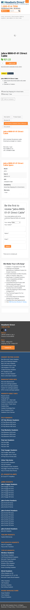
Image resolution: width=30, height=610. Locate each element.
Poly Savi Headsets (7, 440)
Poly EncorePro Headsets (8, 462)
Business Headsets (6, 585)
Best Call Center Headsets (8, 363)
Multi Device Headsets (7, 561)
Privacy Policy (11, 607)
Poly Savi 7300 (5, 444)
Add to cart (12, 63)
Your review (8, 225)
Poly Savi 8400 (5, 442)
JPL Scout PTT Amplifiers (8, 476)
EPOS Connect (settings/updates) (10, 390)
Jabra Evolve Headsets (9, 500)
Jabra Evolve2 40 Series (7, 523)
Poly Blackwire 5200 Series (8, 432)
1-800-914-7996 (9, 6)
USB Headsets (5, 583)
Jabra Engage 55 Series (7, 491)
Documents (7, 127)
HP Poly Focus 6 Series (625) (8, 456)
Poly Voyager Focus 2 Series (8, 454)
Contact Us (8, 347)
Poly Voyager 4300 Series (8, 452)
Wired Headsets (6, 571)
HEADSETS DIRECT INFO (9, 394)
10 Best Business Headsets (8, 369)
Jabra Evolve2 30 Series (7, 525)
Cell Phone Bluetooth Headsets (9, 557)
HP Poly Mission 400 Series (8, 426)
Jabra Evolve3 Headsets (9, 529)
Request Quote (5, 396)
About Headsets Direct (7, 410)
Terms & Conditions (21, 607)
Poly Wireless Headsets (7, 555)
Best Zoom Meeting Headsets (9, 361)
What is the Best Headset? (8, 373)
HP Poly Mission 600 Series (8, 424)
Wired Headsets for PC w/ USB (9, 575)
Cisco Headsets (5, 595)
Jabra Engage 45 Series (7, 495)
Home (2, 16)
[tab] (7, 116)
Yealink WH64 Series (6, 537)
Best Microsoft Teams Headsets (10, 359)
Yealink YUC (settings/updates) (9, 388)
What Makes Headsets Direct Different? (16, 123)
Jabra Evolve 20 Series (7, 507)
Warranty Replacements (7, 381)
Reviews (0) (7, 120)
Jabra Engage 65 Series (7, 488)
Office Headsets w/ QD (7, 573)
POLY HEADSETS (6, 418)
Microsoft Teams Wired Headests (10, 577)
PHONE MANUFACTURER (9, 591)
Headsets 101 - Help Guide (8, 400)
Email (6, 239)
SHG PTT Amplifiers (6, 544)
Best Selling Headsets (7, 587)
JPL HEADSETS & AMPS (9, 474)
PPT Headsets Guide (6, 371)
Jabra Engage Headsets (9, 484)
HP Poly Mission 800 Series (8, 422)
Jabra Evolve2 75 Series (7, 515)
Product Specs (17, 117)
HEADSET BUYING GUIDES (10, 357)
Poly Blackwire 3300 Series (8, 434)
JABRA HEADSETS (7, 482)
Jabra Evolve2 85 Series (7, 513)
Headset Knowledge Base (8, 408)
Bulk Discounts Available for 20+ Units (11, 66)
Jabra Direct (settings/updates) (9, 386)
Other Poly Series (7, 460)
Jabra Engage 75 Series (7, 486)
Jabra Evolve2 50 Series (7, 521)
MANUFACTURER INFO (9, 379)
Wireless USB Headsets (7, 565)
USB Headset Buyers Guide (8, 365)
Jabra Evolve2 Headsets (9, 511)
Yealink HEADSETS (8, 535)
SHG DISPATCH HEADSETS (10, 542)
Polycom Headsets (6, 597)
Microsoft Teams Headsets (8, 559)
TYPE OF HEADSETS (7, 550)
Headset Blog (5, 406)
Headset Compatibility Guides (9, 402)
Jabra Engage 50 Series (7, 493)
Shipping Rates (5, 398)
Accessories (8, 16)
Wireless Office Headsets (8, 563)
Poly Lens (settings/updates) (9, 384)
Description (7, 117)
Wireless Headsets (7, 553)
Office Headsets (5, 581)
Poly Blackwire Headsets (9, 430)
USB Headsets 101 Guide (8, 367)
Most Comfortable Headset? (9, 376)
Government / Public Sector (8, 404)
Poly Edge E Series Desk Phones (10, 468)
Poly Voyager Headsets (9, 450)
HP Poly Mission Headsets (10, 420)
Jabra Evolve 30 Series (7, 505)
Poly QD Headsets (6, 464)
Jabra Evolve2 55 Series (7, 519)
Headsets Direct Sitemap (8, 412)
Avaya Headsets (5, 593)
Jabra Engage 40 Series (7, 497)
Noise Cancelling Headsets (8, 567)
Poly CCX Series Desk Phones (9, 470)
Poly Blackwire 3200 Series (8, 436)
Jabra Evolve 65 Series (7, 503)
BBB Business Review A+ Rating (17, 302)
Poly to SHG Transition (7, 546)
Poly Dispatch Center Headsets (9, 466)
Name (7, 233)
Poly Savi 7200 (5, 446)
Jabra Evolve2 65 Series (7, 517)
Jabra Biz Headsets (6, 531)
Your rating (8, 222)
